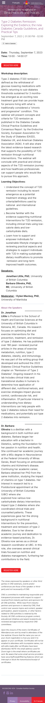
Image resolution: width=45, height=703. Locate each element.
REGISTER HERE (11, 65)
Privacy (12, 701)
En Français (38, 701)
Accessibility (24, 701)
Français (16, 3)
